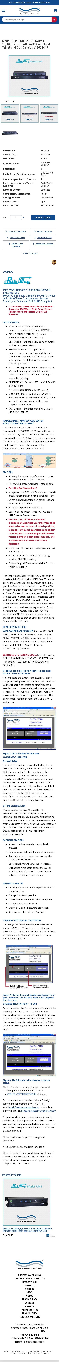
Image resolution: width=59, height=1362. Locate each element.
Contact (29, 1303)
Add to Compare (30, 253)
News (29, 1292)
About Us (29, 1285)
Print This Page (44, 238)
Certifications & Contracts (29, 1278)
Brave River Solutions (40, 1353)
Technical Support (44, 244)
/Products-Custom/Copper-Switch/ (38, 1110)
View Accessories (17, 238)
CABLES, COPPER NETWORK (21, 1094)
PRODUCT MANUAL (44, 232)
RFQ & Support (29, 1282)
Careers (29, 1289)
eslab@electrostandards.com (24, 1107)
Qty (5, 218)
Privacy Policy (29, 1313)
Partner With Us (29, 1310)
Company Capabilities (29, 1275)
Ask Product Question (17, 245)
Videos (29, 1296)
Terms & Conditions (29, 1316)
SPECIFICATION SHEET (17, 232)
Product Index (29, 1299)
